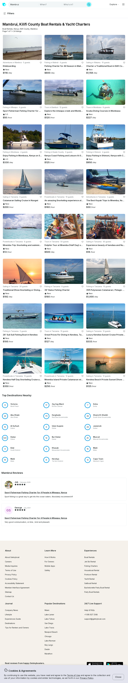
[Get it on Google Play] (114, 664)
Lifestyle (8, 614)
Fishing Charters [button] (91, 566)
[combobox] (23, 4)
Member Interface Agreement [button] (17, 588)
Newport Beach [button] (51, 632)
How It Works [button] (50, 557)
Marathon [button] (48, 654)
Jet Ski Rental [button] (90, 562)
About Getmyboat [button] (12, 557)
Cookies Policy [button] (11, 579)
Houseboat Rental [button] (91, 570)
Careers (8, 562)
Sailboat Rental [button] (90, 583)
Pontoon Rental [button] (90, 575)
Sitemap (8, 592)
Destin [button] (47, 649)
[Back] (6, 47)
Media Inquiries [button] (11, 566)
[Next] (38, 47)
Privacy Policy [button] (86, 678)
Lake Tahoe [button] (49, 619)
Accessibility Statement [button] (14, 583)
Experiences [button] (90, 550)
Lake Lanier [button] (49, 614)
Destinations (10, 623)
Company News (11, 610)
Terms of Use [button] (73, 675)
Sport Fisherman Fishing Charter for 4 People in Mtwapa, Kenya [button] (36, 492)
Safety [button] (47, 570)
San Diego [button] (49, 623)
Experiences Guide (13, 619)
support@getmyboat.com (94, 619)
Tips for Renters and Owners (17, 628)
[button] (7, 29)
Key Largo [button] (49, 645)
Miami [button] (47, 610)
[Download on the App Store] (95, 664)
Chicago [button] (48, 636)
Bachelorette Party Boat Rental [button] (97, 588)
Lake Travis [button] (49, 628)
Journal (8, 603)
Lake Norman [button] (50, 641)
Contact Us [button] (9, 596)
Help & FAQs (89, 610)
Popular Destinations (55, 603)
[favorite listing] (41, 63)
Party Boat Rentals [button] (91, 592)
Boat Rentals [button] (89, 557)
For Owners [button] (49, 562)
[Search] (89, 4)
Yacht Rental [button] (89, 579)
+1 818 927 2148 (91, 614)
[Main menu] (123, 4)
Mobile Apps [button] (50, 566)
